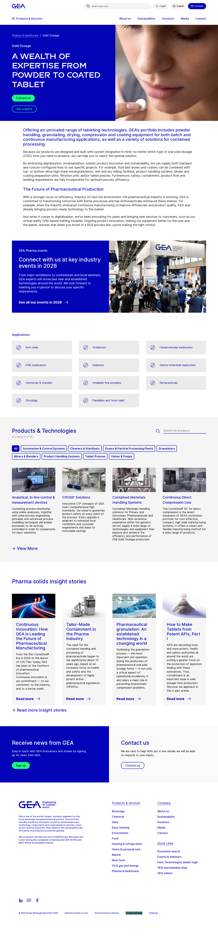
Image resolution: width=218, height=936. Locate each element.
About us (163, 811)
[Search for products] (160, 431)
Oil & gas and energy (125, 865)
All (15, 448)
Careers (162, 833)
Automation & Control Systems (44, 448)
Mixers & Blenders (26, 456)
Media (161, 827)
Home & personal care (126, 849)
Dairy (115, 822)
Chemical (118, 816)
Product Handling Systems (62, 456)
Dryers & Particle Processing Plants (129, 448)
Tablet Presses (95, 456)
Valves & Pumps (121, 456)
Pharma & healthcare (25, 35)
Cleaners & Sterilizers (85, 448)
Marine (116, 854)
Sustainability (166, 816)
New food (118, 860)
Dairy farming (120, 827)
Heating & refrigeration (127, 844)
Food (115, 838)
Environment (120, 833)
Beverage (118, 811)
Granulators (167, 448)
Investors (163, 822)
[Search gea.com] (88, 6)
